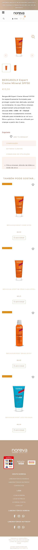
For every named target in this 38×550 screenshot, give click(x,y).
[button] (33, 36)
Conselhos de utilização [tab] (18, 154)
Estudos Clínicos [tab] (14, 149)
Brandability (24, 548)
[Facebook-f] (14, 516)
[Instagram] (19, 516)
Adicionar (20, 238)
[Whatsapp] (23, 516)
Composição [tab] (12, 143)
